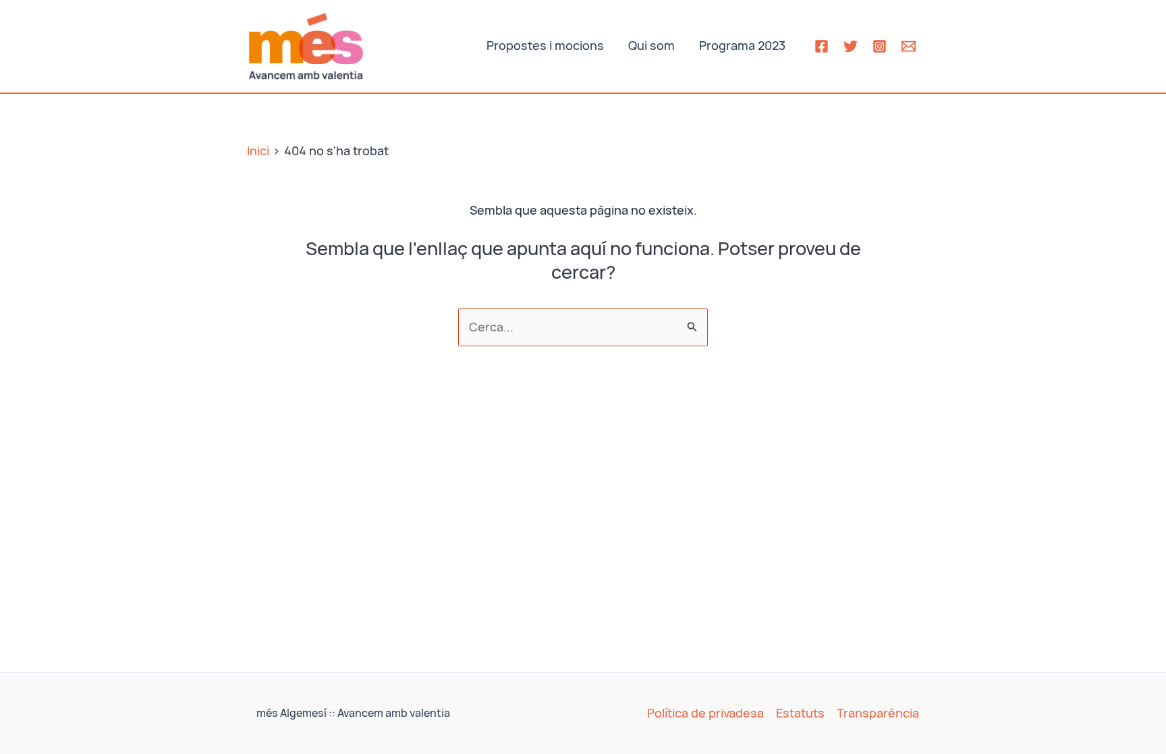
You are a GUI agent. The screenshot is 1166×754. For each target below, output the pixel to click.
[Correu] (908, 46)
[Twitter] (850, 46)
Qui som (651, 45)
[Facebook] (821, 46)
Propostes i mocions (545, 45)
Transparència (878, 713)
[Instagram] (879, 46)
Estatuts (800, 713)
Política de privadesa (705, 713)
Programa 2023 (742, 45)
